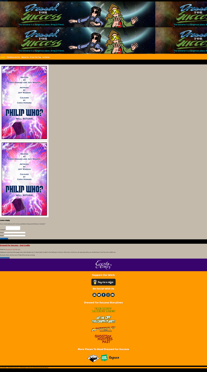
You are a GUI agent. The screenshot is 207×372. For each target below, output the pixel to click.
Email (1, 235)
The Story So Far (13, 57)
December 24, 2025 (10, 249)
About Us (25, 57)
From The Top (35, 57)
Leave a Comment (4, 258)
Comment (2, 229)
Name (1, 232)
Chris (18, 249)
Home (3, 57)
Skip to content (4, 0)
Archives (46, 57)
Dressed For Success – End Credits (15, 245)
